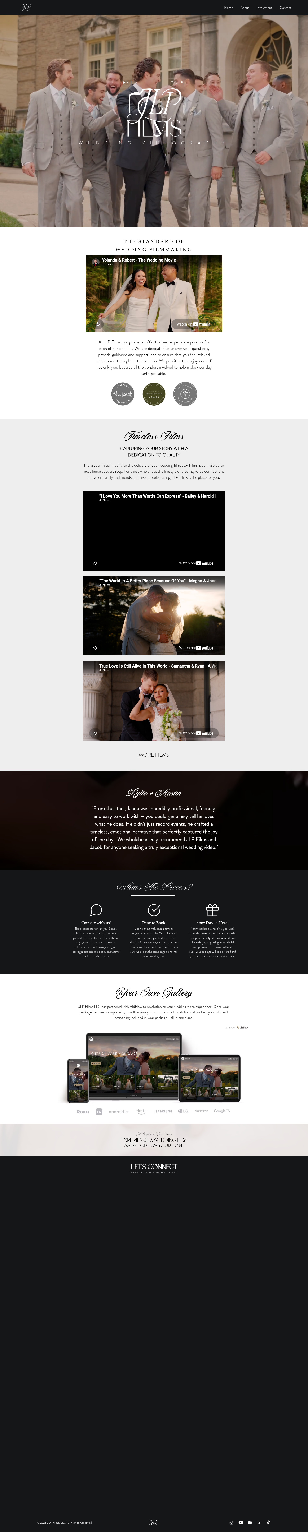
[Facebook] (249, 1522)
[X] (259, 1522)
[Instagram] (231, 1522)
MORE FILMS (154, 755)
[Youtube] (240, 1522)
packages (77, 951)
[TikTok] (268, 1522)
